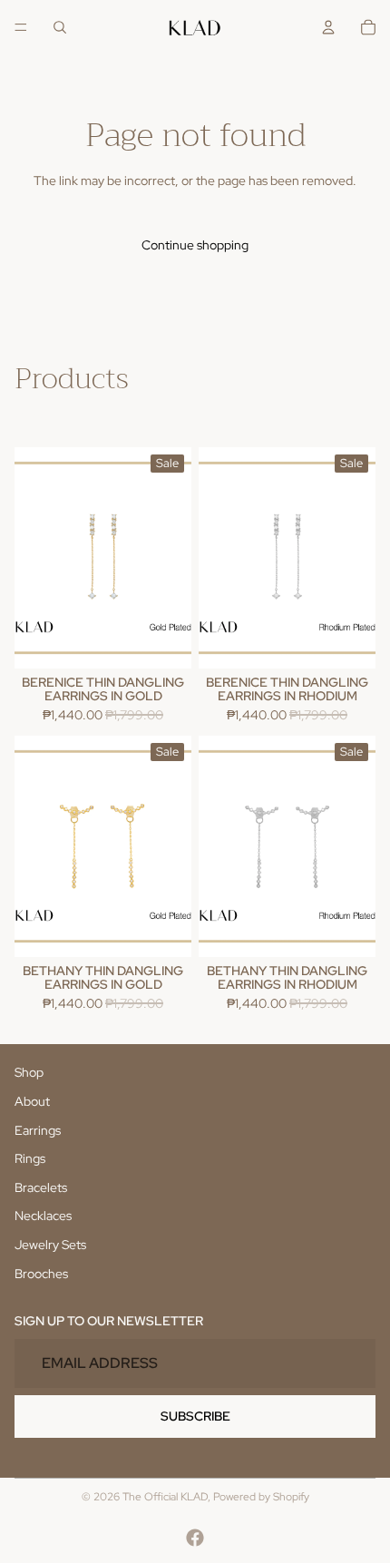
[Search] (60, 27)
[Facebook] (195, 1537)
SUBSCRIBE (195, 1415)
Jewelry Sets (50, 1244)
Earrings (38, 1129)
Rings (30, 1158)
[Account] (328, 27)
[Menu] (21, 27)
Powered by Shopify (261, 1497)
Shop (29, 1072)
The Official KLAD (165, 1497)
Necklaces (43, 1215)
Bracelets (41, 1186)
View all (36, 415)
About (32, 1101)
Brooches (41, 1273)
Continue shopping (195, 245)
